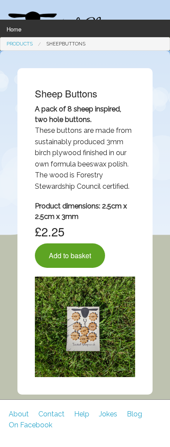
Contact (51, 414)
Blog (134, 414)
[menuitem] (20, 44)
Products (20, 44)
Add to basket (70, 255)
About (19, 414)
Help (81, 414)
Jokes (108, 414)
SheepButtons (65, 44)
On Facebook (30, 425)
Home (14, 29)
